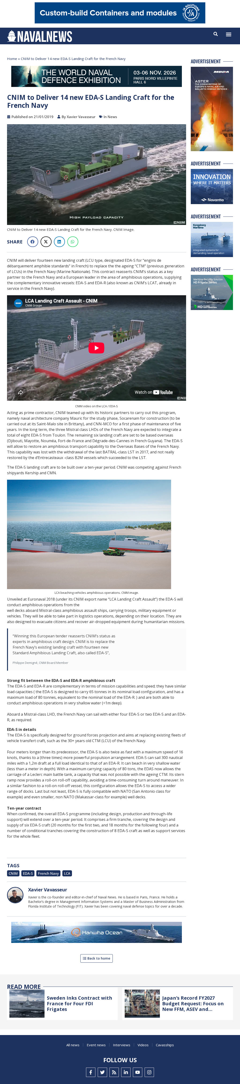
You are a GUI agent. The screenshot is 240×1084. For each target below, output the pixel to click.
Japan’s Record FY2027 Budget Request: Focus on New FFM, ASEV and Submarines (193, 1006)
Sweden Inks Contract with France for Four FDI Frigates (79, 1003)
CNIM (13, 873)
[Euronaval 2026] (96, 77)
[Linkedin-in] (126, 1072)
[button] (228, 34)
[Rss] (114, 1072)
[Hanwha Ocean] (96, 933)
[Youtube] (137, 1072)
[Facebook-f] (90, 1072)
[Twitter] (102, 1072)
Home (12, 58)
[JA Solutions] (120, 22)
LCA (67, 873)
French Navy (48, 873)
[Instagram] (149, 1072)
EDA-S (28, 873)
